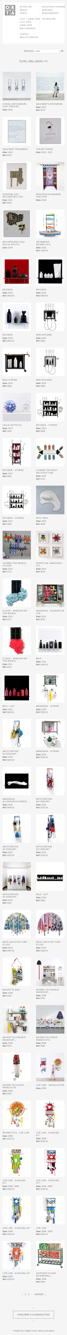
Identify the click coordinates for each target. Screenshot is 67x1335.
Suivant (39, 1294)
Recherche (29, 51)
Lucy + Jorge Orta (30, 19)
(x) (46, 61)
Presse (23, 10)
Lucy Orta (25, 22)
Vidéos (23, 13)
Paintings (47, 10)
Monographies (50, 13)
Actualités (26, 7)
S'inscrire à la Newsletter (33, 1314)
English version (29, 37)
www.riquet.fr (49, 1331)
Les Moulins (49, 19)
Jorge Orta (26, 25)
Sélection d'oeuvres (53, 7)
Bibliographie (27, 28)
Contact (24, 34)
